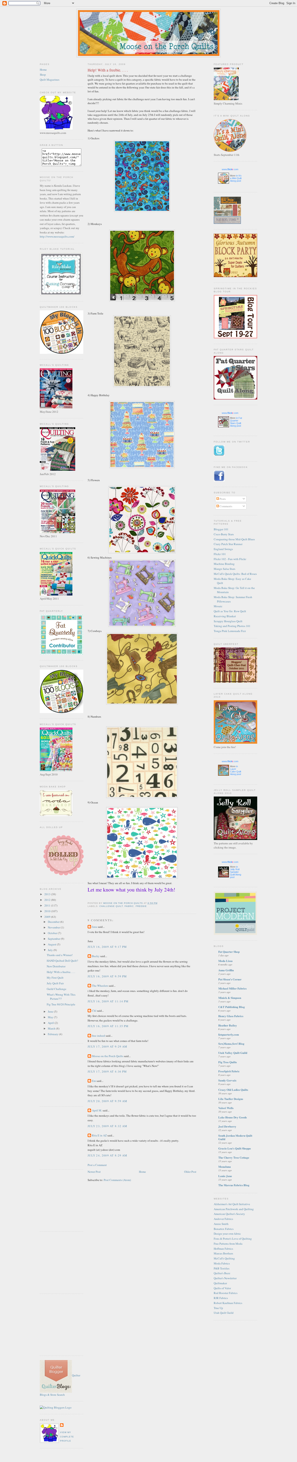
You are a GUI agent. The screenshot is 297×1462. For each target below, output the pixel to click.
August (52, 944)
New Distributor (56, 966)
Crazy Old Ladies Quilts (233, 1090)
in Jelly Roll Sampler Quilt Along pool (235, 871)
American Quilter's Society (229, 1214)
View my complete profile (67, 1436)
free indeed (98, 1036)
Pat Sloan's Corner (230, 979)
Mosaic (218, 606)
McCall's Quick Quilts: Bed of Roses (235, 574)
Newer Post (94, 1172)
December (54, 922)
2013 (47, 894)
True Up (218, 1308)
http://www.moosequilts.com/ (57, 236)
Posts (222, 499)
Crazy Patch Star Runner (228, 544)
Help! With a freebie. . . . (61, 972)
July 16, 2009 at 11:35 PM (108, 1026)
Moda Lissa (225, 961)
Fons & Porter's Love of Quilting (233, 1239)
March (52, 1028)
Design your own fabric (227, 1234)
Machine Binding (224, 564)
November (54, 927)
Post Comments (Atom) (117, 1180)
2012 (47, 900)
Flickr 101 (220, 554)
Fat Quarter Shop (229, 952)
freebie (141, 906)
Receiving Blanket (225, 616)
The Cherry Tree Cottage (233, 1157)
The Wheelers (100, 986)
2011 (47, 905)
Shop (43, 75)
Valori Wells (226, 1108)
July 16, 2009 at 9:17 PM (107, 947)
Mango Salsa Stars (224, 569)
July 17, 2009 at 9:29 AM (107, 1046)
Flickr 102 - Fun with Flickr (230, 559)
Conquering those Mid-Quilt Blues (234, 539)
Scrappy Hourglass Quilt (228, 621)
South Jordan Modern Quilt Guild (235, 1137)
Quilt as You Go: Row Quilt (230, 611)
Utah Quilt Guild (224, 1313)
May (51, 1017)
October (53, 933)
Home (43, 70)
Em (94, 1081)
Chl (94, 1011)
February (53, 1034)
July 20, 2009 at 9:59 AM (107, 1101)
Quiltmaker (220, 1283)
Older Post (190, 1172)
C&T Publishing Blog (231, 1007)
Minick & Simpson (229, 998)
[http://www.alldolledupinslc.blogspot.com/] (63, 876)
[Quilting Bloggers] (56, 1407)
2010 (47, 911)
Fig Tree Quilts (227, 1062)
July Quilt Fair (55, 983)
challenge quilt (111, 906)
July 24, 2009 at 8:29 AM (107, 1155)
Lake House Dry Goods (232, 1117)
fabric (129, 906)
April (51, 1023)
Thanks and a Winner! (60, 955)
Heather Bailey (227, 1025)
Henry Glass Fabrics (230, 1016)
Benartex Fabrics (224, 1229)
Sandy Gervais (227, 1080)
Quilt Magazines (49, 79)
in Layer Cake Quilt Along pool (235, 770)
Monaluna (224, 1166)
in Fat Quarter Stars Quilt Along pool (236, 422)
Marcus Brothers (223, 1253)
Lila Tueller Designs (230, 1099)
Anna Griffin (226, 970)
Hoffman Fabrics (223, 1249)
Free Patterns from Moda (228, 1244)
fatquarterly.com (228, 1034)
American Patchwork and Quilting (234, 1209)
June (51, 1011)
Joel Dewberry (227, 1126)
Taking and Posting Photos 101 (232, 626)
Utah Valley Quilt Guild (232, 1053)
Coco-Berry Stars (224, 534)
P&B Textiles (221, 1268)
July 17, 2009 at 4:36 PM (107, 1071)
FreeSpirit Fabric (229, 1071)
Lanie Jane (225, 1176)
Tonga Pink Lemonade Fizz (230, 631)
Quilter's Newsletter (225, 1278)
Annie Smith (221, 1224)
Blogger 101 (221, 529)
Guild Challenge (56, 989)
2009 (47, 917)
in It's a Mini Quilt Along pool (236, 178)
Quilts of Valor (222, 1288)
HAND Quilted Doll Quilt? (62, 961)
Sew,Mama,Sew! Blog (231, 1043)
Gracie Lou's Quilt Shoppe (234, 1148)
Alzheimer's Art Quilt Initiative (232, 1204)
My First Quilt (55, 978)
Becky (96, 956)
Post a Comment (97, 1165)
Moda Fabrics (222, 1263)
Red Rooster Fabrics (225, 1293)
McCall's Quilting (224, 1258)
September (54, 939)
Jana (94, 927)
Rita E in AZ (99, 1135)
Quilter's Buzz (222, 1273)
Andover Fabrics (223, 1219)
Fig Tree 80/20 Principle (61, 1004)
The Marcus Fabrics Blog (233, 1185)
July (50, 950)
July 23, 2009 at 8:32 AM (107, 1126)
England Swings (223, 549)
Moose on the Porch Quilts (107, 1056)
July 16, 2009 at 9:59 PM (107, 976)
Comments (225, 506)
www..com (230, 169)
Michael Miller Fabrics (232, 988)
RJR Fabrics (221, 1298)
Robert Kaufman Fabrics (228, 1303)
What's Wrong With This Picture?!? (61, 997)
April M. (97, 1110)
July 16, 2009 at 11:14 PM (108, 1001)
